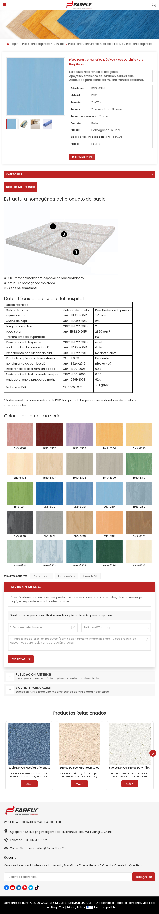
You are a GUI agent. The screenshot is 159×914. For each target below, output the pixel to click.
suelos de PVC (90, 576)
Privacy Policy (76, 907)
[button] (152, 753)
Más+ (29, 784)
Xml (61, 907)
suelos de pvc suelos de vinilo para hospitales (130, 768)
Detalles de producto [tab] (20, 187)
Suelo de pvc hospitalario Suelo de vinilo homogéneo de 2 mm (29, 768)
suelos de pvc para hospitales (79, 768)
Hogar (14, 44)
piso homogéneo (66, 576)
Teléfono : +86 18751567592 (28, 840)
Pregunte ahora (83, 156)
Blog (54, 907)
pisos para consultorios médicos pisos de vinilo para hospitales (67, 615)
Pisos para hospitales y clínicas (43, 44)
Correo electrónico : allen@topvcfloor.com (39, 848)
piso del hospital (41, 576)
